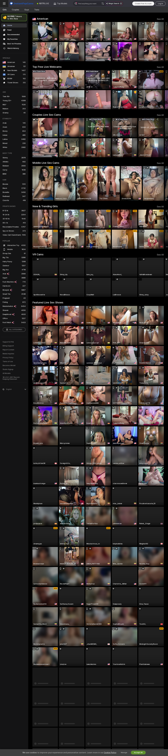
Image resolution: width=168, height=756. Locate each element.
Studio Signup (8, 369)
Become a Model (9, 365)
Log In (160, 4)
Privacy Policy (8, 358)
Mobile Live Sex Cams (45, 162)
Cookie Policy (110, 753)
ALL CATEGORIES (15, 330)
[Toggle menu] (4, 3)
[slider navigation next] (161, 41)
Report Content (8, 350)
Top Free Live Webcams (47, 66)
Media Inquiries (8, 354)
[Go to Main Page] (21, 3)
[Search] (103, 3)
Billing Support (8, 346)
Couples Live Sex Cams (46, 114)
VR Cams (37, 254)
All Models (7, 373)
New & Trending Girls (45, 206)
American (42, 18)
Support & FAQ (8, 342)
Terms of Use (8, 361)
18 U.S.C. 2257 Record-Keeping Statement (11, 378)
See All (160, 19)
